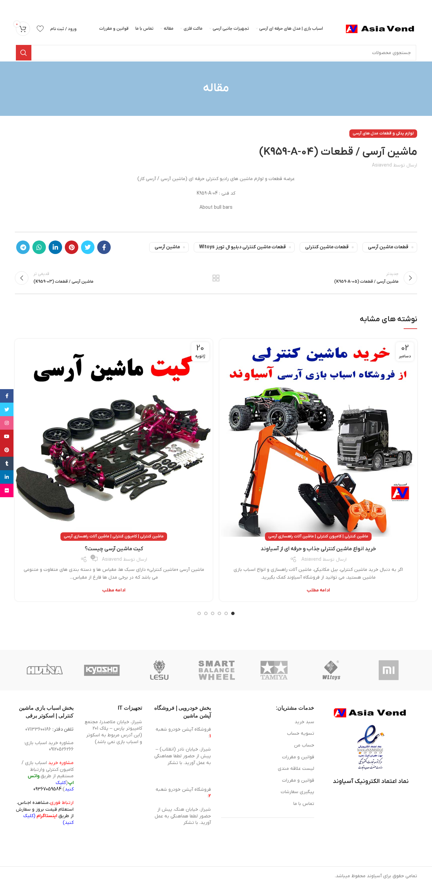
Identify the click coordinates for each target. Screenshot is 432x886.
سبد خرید (304, 722)
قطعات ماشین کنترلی (327, 247)
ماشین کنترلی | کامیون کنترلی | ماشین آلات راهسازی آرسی (318, 536)
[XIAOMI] (389, 670)
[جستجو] (23, 52)
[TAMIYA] (274, 670)
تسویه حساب (300, 733)
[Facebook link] (104, 247)
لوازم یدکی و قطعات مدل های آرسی (383, 133)
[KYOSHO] (102, 670)
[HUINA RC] (44, 670)
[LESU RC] (159, 670)
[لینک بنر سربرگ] (226, 7)
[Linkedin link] (55, 247)
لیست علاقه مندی (296, 768)
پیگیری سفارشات (297, 792)
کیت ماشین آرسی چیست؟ (114, 549)
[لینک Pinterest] (71, 247)
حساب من (304, 745)
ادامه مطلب (318, 590)
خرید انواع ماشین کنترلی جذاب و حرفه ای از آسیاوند (318, 549)
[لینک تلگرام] (23, 247)
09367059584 (47, 789)
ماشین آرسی (167, 247)
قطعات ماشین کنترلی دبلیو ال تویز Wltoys (242, 247)
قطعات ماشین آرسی (388, 247)
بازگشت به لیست (216, 278)
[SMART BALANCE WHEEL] (216, 670)
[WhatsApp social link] (39, 247)
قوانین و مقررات (298, 757)
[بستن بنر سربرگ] (8, 7)
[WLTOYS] (331, 670)
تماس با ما (303, 804)
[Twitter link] (87, 247)
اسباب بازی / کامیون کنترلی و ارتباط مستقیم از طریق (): (48, 776)
